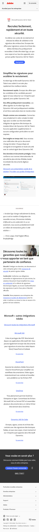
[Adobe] (10, 3)
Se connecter (32, 3)
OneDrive (19, 391)
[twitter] (11, 520)
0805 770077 (19, 473)
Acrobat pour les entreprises (11, 8)
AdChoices (14, 528)
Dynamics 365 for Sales (19, 419)
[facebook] (4, 520)
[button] (24, 3)
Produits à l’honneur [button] (9, 509)
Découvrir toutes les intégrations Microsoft (19, 325)
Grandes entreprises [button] (9, 491)
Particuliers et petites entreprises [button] (12, 487)
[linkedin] (15, 520)
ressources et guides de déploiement (15, 298)
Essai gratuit (19, 62)
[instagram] (8, 520)
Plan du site (6, 528)
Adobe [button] (5, 505)
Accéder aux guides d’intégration (22, 171)
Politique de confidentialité (9, 526)
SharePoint (20, 362)
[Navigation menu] (3, 3)
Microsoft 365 (19, 333)
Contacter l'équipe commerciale (16, 468)
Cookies (32, 526)
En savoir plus (19, 354)
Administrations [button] (7, 496)
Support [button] (5, 500)
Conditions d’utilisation (23, 526)
